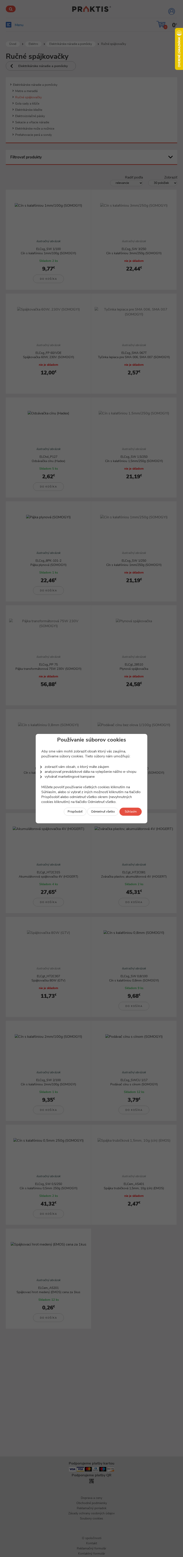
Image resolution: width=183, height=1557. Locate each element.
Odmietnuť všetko (103, 812)
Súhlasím (131, 812)
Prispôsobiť (75, 812)
